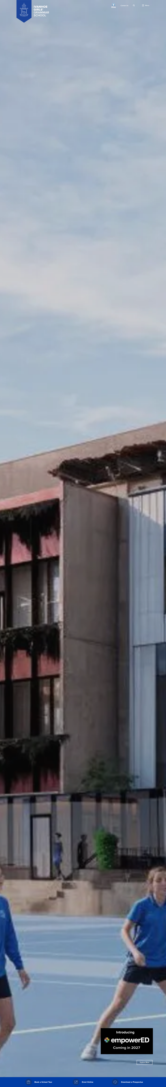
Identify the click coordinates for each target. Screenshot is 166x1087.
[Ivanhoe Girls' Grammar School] (33, 11)
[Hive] (113, 5)
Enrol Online (87, 1082)
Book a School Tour (43, 1082)
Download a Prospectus (132, 1082)
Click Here (144, 1062)
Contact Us (124, 6)
